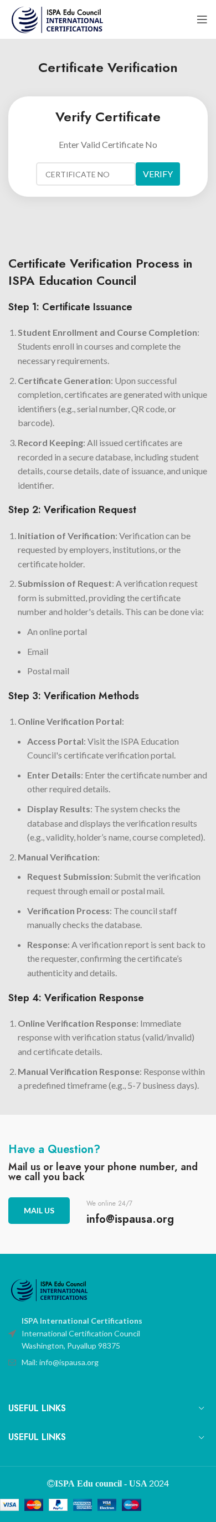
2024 (158, 1483)
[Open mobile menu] (202, 19)
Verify (158, 173)
